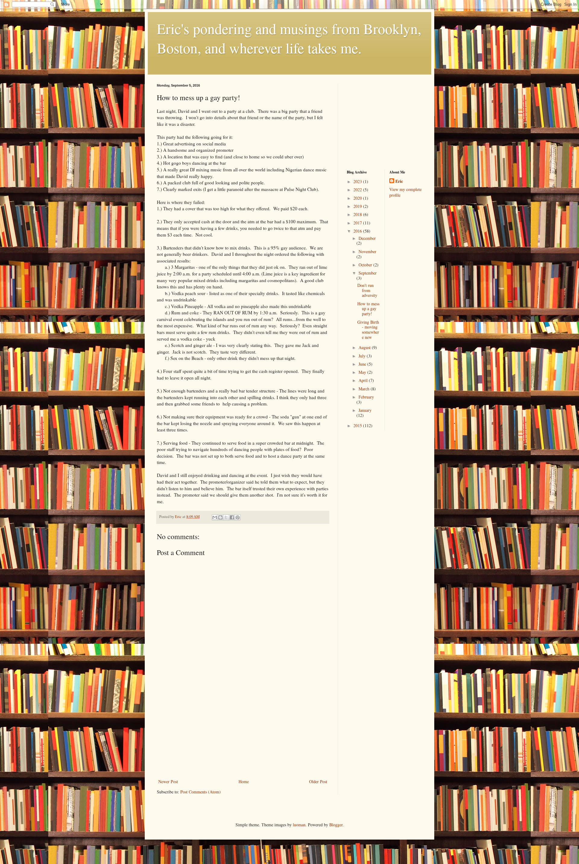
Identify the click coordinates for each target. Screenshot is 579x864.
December (367, 238)
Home (244, 781)
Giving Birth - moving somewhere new (368, 329)
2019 (358, 206)
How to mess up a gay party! (368, 309)
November (367, 251)
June (363, 364)
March (365, 389)
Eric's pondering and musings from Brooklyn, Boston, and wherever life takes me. (289, 38)
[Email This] (215, 517)
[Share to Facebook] (232, 517)
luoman (299, 824)
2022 (358, 189)
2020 (358, 198)
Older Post (318, 781)
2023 (358, 181)
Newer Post (168, 781)
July (363, 356)
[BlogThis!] (220, 517)
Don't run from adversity (367, 290)
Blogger (336, 824)
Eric (399, 181)
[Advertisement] (243, 732)
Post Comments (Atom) (200, 792)
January (365, 410)
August (365, 347)
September (368, 273)
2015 (358, 425)
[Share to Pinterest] (238, 517)
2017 (358, 223)
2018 (358, 214)
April (364, 380)
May (363, 372)
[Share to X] (226, 517)
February (366, 397)
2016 (358, 231)
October (366, 265)
